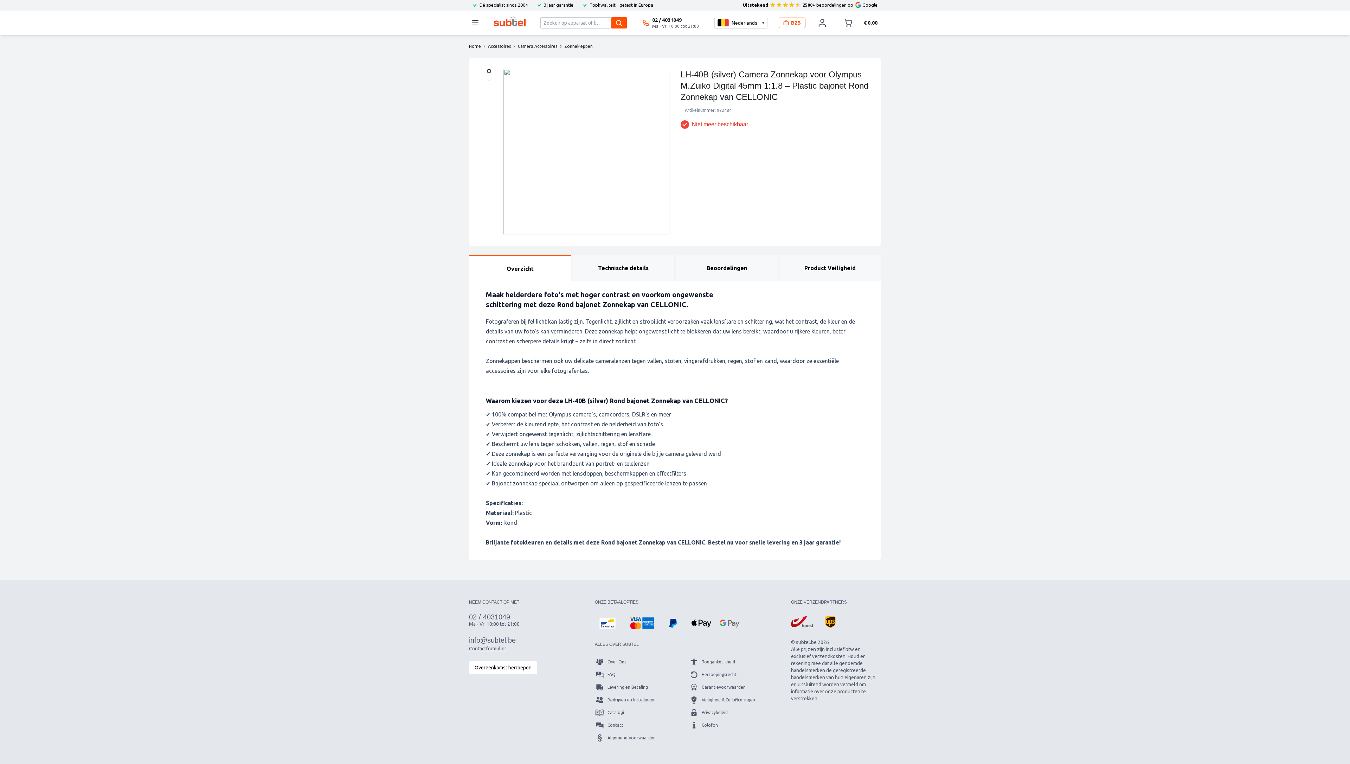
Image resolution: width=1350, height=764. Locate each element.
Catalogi (616, 712)
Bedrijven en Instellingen (632, 700)
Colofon (710, 725)
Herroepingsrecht (719, 674)
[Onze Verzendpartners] (802, 621)
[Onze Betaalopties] (607, 623)
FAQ (612, 674)
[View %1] (489, 71)
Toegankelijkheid (718, 662)
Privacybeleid (715, 712)
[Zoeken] (619, 22)
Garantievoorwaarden (724, 687)
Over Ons (617, 662)
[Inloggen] (822, 22)
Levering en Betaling (628, 687)
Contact (615, 725)
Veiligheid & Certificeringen (728, 700)
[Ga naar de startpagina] (510, 21)
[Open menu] (477, 22)
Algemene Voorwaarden (632, 738)
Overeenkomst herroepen (503, 667)
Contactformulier (487, 648)
